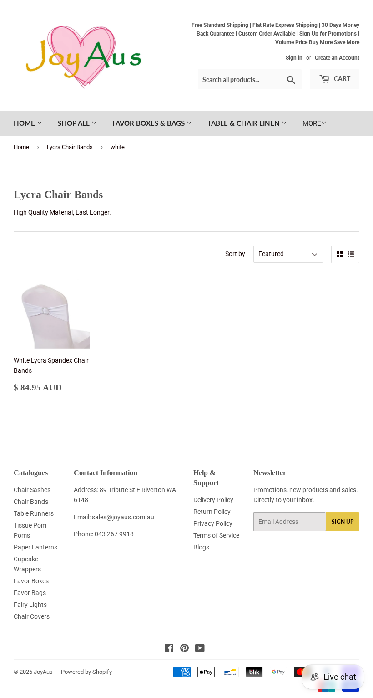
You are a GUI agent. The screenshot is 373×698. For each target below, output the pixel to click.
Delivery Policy (213, 499)
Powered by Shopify (86, 671)
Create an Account (337, 58)
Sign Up (342, 521)
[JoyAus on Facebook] (169, 649)
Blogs (201, 547)
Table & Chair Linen (244, 123)
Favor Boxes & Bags (149, 123)
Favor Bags (30, 592)
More (311, 123)
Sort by (235, 253)
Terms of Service (216, 535)
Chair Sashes (32, 489)
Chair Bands (31, 501)
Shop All (74, 123)
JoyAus (43, 671)
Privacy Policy (212, 523)
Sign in (294, 58)
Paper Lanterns (35, 547)
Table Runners (34, 513)
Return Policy (212, 511)
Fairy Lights (30, 604)
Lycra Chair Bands (70, 147)
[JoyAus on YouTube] (200, 649)
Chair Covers (32, 616)
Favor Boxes (31, 581)
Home (25, 123)
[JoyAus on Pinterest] (184, 649)
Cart (341, 78)
